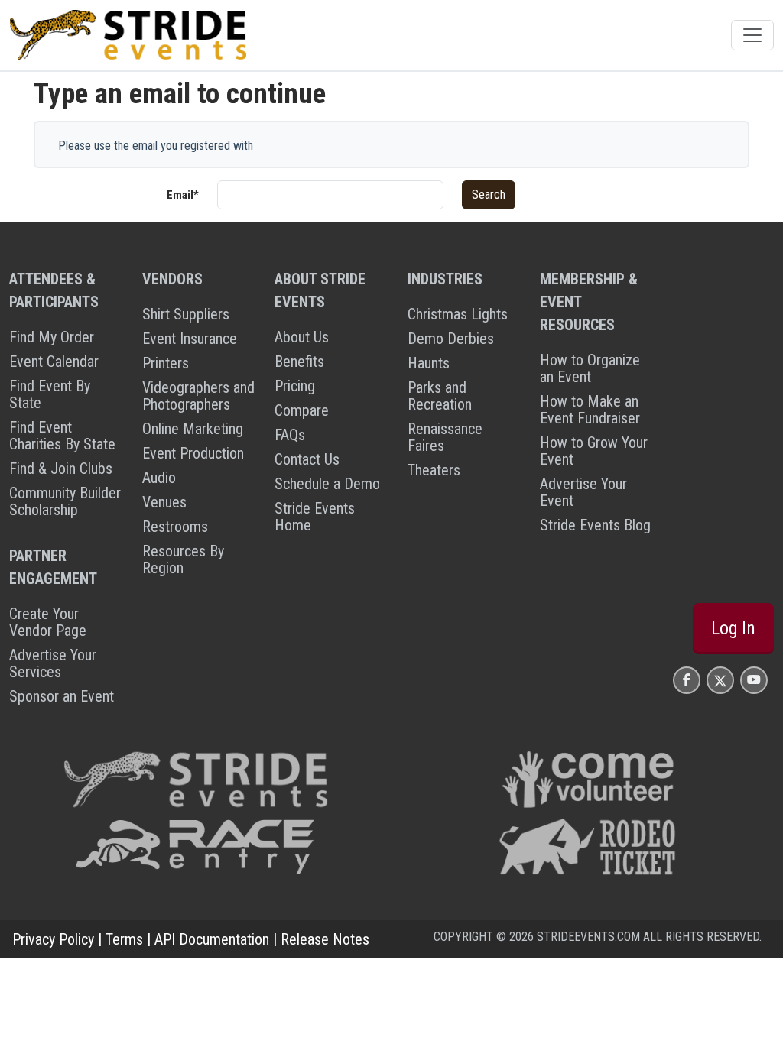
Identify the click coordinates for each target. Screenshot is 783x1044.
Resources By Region (183, 559)
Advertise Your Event (583, 492)
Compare (302, 410)
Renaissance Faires (445, 437)
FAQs (290, 435)
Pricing (295, 386)
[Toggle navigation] (752, 35)
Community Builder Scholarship (65, 501)
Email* (183, 195)
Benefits (299, 361)
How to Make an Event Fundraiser (590, 409)
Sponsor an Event (61, 696)
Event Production (193, 453)
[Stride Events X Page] (720, 680)
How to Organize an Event (590, 368)
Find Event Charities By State (62, 435)
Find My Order (51, 337)
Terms (124, 939)
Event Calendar (54, 361)
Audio (159, 478)
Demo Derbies (451, 338)
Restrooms (175, 526)
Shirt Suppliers (185, 314)
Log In (733, 628)
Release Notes (325, 939)
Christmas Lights (458, 314)
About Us (302, 337)
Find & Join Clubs (60, 468)
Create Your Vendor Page (47, 622)
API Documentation (211, 939)
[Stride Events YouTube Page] (754, 680)
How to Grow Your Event (594, 451)
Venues (164, 502)
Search (488, 194)
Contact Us (307, 459)
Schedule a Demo (327, 484)
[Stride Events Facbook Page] (686, 680)
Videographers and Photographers (198, 395)
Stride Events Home (315, 516)
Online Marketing (192, 429)
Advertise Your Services (52, 663)
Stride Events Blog (595, 525)
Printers (165, 363)
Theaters (434, 470)
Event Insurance (189, 338)
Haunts (429, 363)
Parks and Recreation (440, 395)
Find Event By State (49, 394)
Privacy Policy (53, 939)
